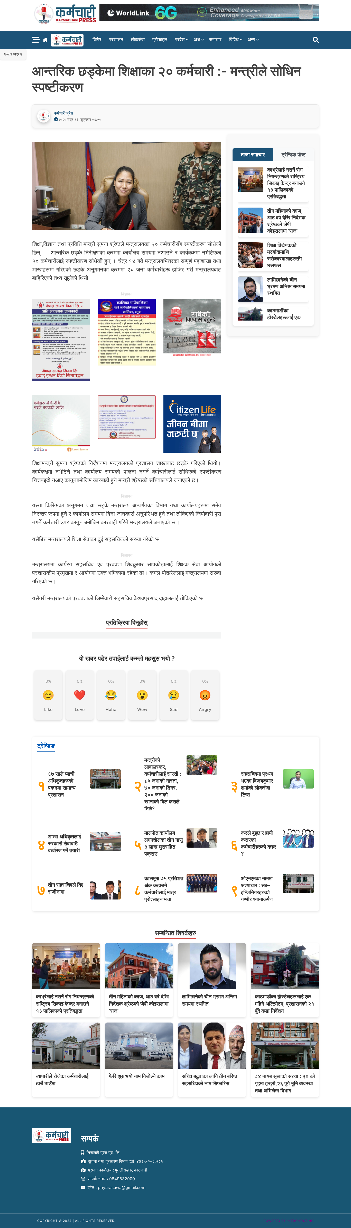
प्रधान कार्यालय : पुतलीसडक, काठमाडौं (117, 1170)
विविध (234, 39)
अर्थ (197, 39)
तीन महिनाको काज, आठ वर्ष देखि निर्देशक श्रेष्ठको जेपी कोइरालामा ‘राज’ (139, 1003)
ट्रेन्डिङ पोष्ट (294, 155)
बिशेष (97, 39)
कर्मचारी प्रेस (63, 113)
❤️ (79, 695)
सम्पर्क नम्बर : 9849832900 (110, 1178)
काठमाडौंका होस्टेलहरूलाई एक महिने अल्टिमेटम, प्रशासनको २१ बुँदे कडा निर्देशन (284, 1003)
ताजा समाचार (253, 155)
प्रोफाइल (159, 39)
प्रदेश (180, 39)
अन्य (251, 39)
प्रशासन (116, 39)
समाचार (215, 39)
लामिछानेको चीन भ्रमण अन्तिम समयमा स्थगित (286, 286)
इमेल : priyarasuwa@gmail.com (115, 1187)
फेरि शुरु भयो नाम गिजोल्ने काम (136, 1076)
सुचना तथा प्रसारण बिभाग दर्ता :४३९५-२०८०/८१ (125, 1161)
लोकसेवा (138, 39)
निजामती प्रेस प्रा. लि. (103, 1152)
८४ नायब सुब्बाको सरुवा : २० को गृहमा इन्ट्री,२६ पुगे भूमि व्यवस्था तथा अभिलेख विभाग (285, 1083)
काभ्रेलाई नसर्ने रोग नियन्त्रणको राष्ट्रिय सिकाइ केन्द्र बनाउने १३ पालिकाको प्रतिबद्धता (286, 183)
